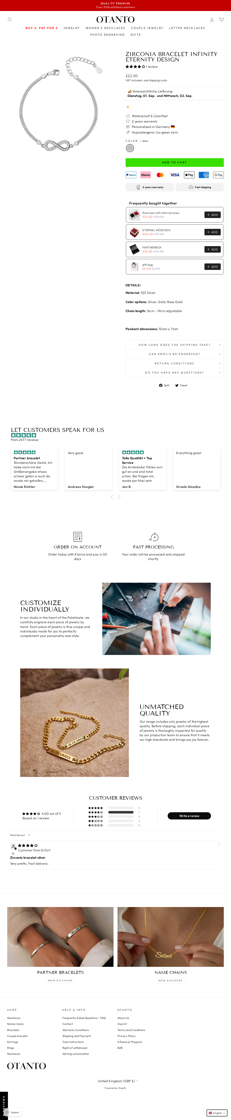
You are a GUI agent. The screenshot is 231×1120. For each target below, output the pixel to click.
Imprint (122, 1024)
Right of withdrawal (74, 1048)
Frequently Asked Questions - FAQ (84, 1018)
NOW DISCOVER (60, 980)
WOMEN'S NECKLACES (105, 28)
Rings (10, 1048)
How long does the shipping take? (175, 344)
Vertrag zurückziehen (75, 1053)
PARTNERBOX (152, 247)
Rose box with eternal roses (160, 213)
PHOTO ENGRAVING (107, 34)
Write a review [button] (189, 816)
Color (137, 141)
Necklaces (13, 1018)
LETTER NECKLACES (187, 28)
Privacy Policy (126, 1036)
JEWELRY (71, 28)
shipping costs (158, 80)
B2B (120, 1048)
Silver (130, 148)
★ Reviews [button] (3, 1105)
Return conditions (174, 363)
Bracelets (13, 1030)
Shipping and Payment (76, 1036)
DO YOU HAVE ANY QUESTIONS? (174, 372)
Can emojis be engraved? (175, 354)
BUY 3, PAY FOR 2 (42, 28)
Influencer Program (129, 1042)
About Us (123, 1018)
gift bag (147, 264)
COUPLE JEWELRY (147, 28)
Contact (67, 1024)
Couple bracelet (17, 1036)
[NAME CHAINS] (170, 937)
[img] (117, 435)
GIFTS (135, 34)
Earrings (12, 1042)
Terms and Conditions (131, 1030)
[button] (136, 67)
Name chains (15, 1024)
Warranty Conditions (75, 1030)
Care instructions (73, 1042)
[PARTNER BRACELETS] (60, 937)
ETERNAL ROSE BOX (156, 230)
